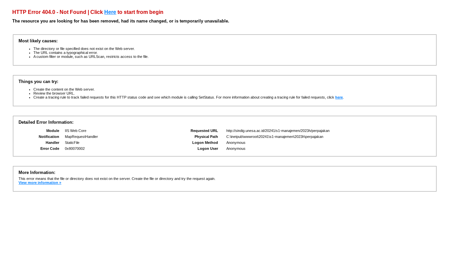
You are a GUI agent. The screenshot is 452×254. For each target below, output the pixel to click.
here (339, 97)
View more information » (40, 183)
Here (110, 12)
